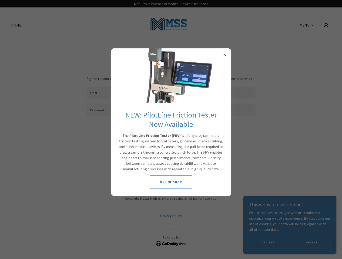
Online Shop (171, 182)
